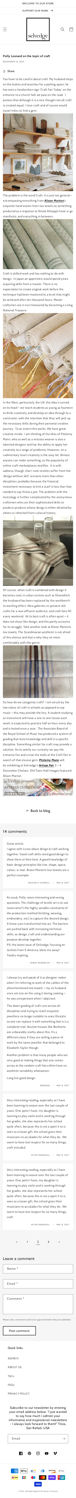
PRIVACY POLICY (19, 1393)
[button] (5, 29)
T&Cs (11, 1376)
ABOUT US (15, 1367)
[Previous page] (17, 1242)
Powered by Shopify (49, 1491)
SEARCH (13, 1358)
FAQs (11, 1385)
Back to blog (40, 811)
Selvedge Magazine (33, 1491)
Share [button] (11, 71)
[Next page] (59, 1242)
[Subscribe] (63, 1438)
